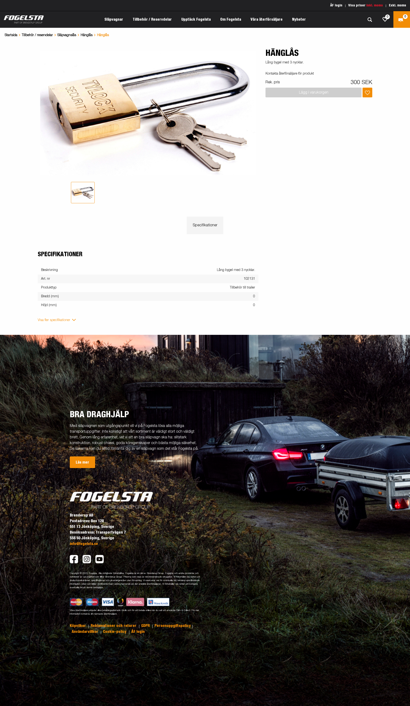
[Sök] (369, 19)
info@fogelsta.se (84, 544)
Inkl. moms (374, 5)
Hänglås (87, 35)
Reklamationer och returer (114, 626)
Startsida (11, 35)
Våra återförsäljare (267, 19)
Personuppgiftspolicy (172, 626)
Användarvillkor (85, 632)
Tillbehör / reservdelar (37, 35)
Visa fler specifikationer (54, 320)
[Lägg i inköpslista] (367, 92)
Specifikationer (205, 225)
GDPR (146, 626)
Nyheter (299, 19)
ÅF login (336, 5)
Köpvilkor (78, 626)
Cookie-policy (115, 632)
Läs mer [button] (82, 462)
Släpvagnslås (66, 35)
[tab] (83, 192)
